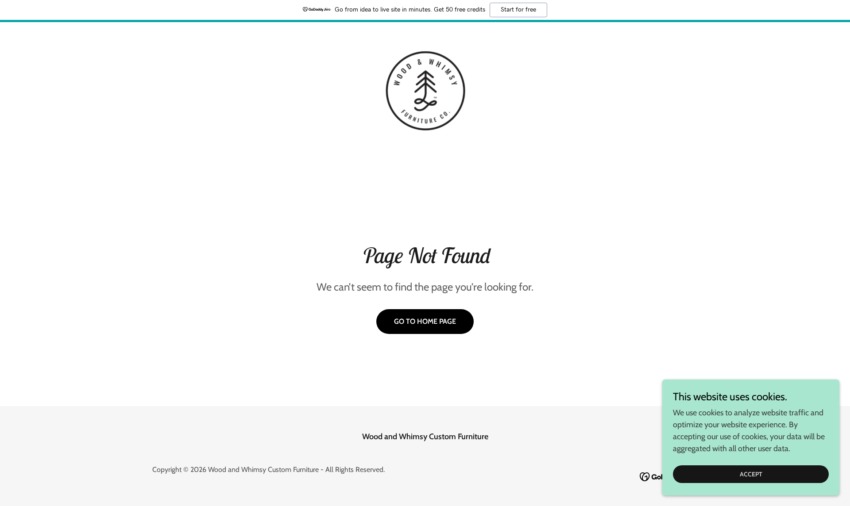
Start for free (518, 10)
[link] (425, 90)
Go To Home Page (425, 321)
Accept (751, 474)
